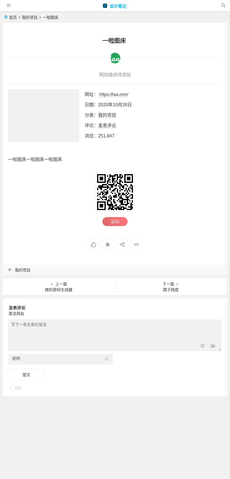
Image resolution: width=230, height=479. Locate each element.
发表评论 (107, 125)
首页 (13, 17)
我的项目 (30, 17)
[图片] (212, 346)
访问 (115, 221)
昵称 (16, 358)
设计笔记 (118, 6)
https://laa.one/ (113, 94)
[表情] (202, 346)
